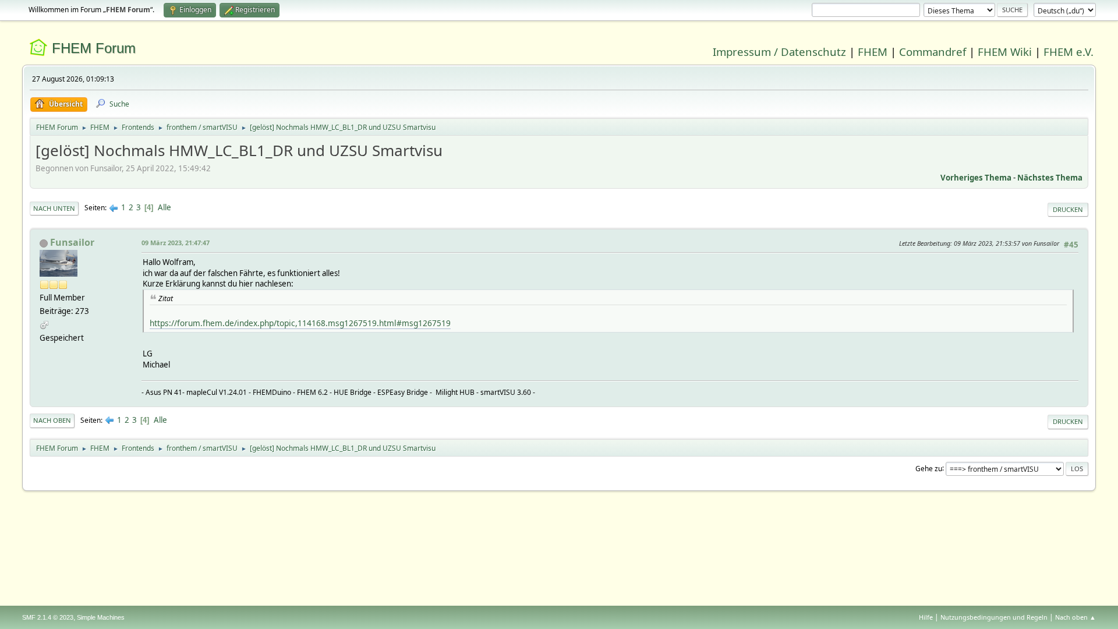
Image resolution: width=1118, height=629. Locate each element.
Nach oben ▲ (1075, 617)
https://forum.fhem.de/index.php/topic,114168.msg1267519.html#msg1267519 (300, 322)
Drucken (1068, 209)
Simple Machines (101, 617)
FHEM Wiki (1005, 51)
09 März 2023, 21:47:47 (175, 242)
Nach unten (54, 208)
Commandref (932, 51)
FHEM (872, 51)
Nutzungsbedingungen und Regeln (994, 617)
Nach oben (52, 420)
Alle (164, 207)
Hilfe (926, 617)
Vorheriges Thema (975, 177)
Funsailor (72, 242)
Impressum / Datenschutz (779, 51)
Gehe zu (928, 468)
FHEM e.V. (1068, 51)
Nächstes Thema (1049, 177)
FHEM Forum (94, 48)
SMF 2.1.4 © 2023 (47, 617)
